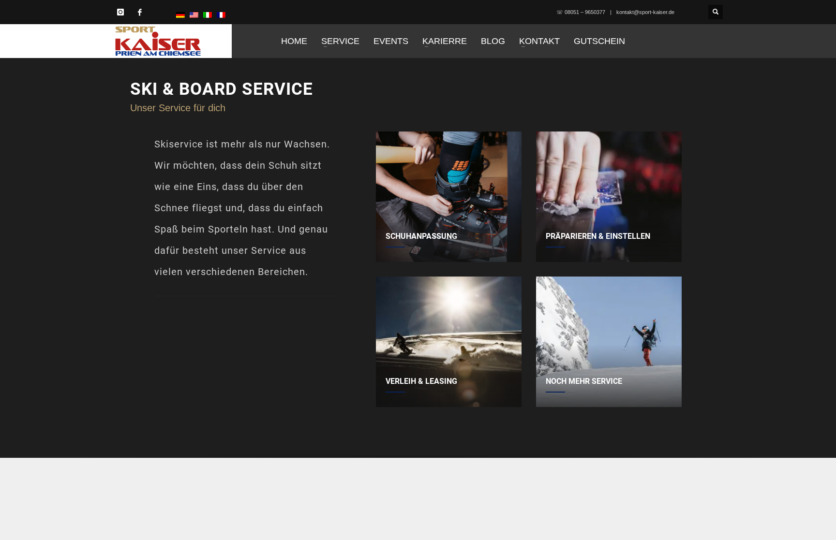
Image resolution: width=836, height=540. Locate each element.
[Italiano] (207, 14)
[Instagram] (120, 12)
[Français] (221, 14)
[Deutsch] (180, 14)
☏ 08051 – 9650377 (580, 12)
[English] (194, 14)
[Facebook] (140, 12)
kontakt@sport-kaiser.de (645, 12)
